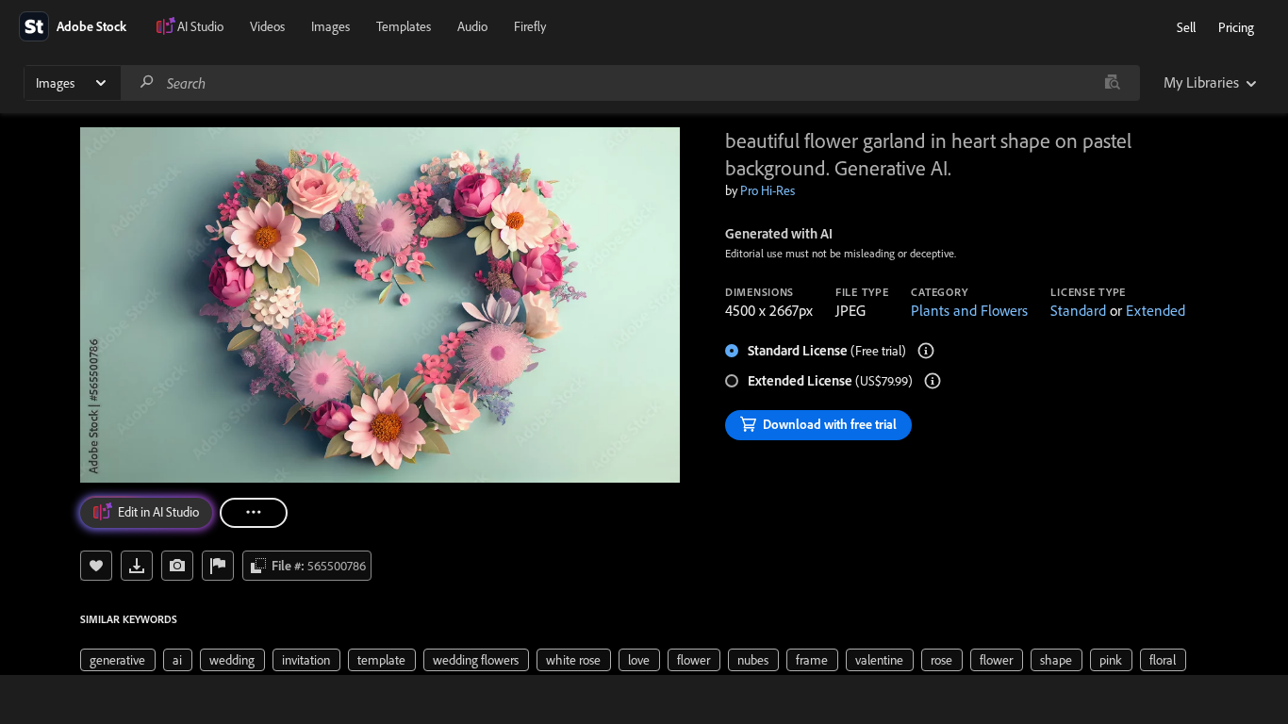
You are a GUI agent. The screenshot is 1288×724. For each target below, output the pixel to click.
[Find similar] (1112, 83)
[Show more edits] (254, 513)
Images (330, 26)
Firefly (530, 26)
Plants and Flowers (969, 310)
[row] (118, 660)
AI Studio (200, 26)
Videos (267, 26)
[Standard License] (926, 351)
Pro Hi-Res (767, 190)
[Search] (147, 82)
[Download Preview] (137, 566)
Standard (1078, 310)
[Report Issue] (218, 566)
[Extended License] (932, 381)
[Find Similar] (177, 566)
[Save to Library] (96, 566)
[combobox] (629, 83)
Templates (403, 26)
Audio (472, 26)
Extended (1155, 310)
